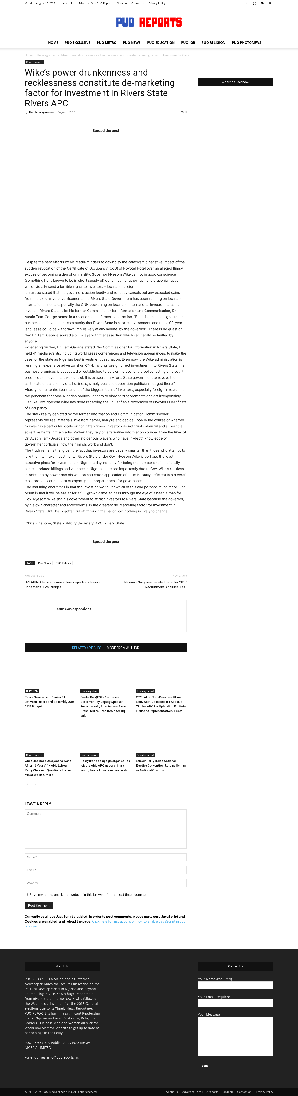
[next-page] (35, 784)
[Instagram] (254, 3)
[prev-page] (27, 784)
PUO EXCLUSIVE (77, 42)
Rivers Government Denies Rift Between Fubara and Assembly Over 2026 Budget (49, 701)
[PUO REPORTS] (149, 22)
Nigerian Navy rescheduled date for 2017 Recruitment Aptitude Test (155, 584)
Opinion (122, 3)
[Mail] (262, 3)
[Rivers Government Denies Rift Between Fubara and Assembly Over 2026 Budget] (50, 675)
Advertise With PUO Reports (95, 3)
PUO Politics (63, 563)
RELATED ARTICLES (86, 647)
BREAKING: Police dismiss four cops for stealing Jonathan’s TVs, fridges (62, 584)
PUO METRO (106, 42)
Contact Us (137, 3)
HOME (53, 42)
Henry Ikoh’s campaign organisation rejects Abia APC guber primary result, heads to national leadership (105, 765)
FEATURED (32, 691)
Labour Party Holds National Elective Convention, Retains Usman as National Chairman (161, 765)
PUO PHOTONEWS (246, 42)
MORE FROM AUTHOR (123, 647)
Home (29, 55)
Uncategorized (46, 55)
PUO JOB (188, 42)
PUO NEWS (132, 42)
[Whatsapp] (133, 139)
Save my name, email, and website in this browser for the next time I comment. (89, 894)
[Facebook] (246, 3)
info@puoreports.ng (63, 1057)
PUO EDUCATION (161, 42)
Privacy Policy (157, 3)
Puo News (44, 563)
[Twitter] (269, 3)
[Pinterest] (114, 139)
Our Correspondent (41, 112)
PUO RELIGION (213, 42)
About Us (68, 3)
